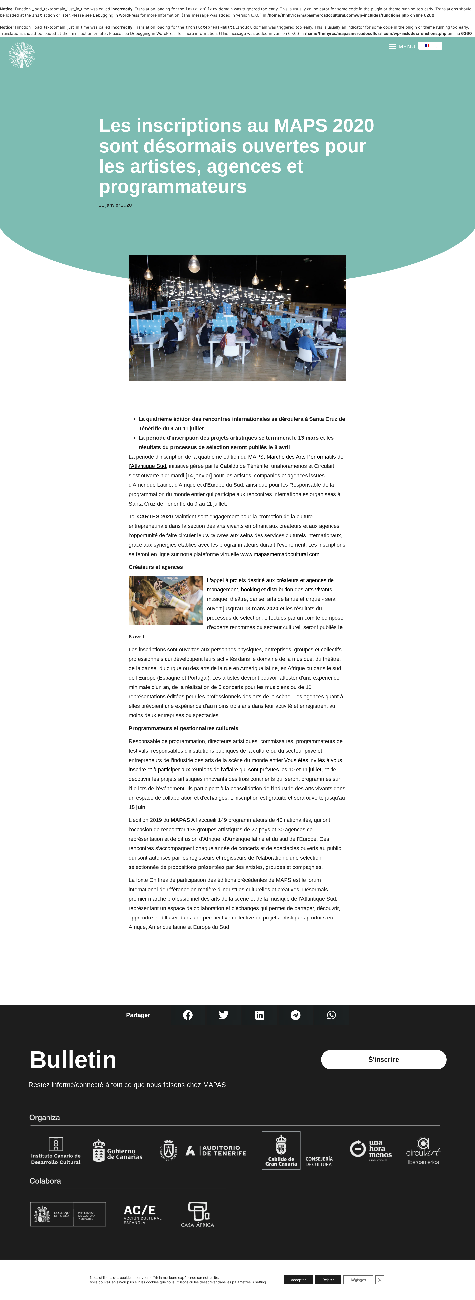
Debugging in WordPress (116, 15)
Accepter (298, 1280)
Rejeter (328, 1280)
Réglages (358, 1280)
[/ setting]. (260, 1282)
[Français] (429, 46)
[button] (188, 1015)
